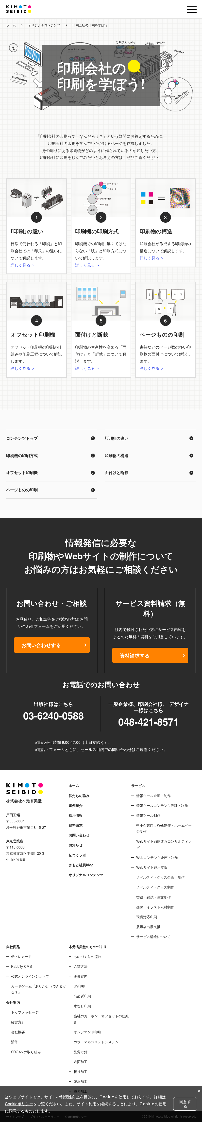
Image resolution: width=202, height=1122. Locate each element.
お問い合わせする (41, 644)
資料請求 (76, 825)
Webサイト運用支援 (152, 867)
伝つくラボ (77, 854)
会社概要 (18, 1031)
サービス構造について (153, 936)
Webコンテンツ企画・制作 (157, 857)
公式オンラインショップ (30, 976)
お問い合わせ (79, 835)
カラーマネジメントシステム (96, 1041)
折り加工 (80, 1071)
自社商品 (13, 946)
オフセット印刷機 (22, 472)
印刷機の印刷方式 (22, 455)
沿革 (14, 1041)
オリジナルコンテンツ (44, 25)
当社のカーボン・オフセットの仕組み (101, 1018)
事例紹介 (76, 805)
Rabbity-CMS (21, 966)
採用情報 (76, 815)
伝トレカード (21, 956)
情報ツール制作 (148, 815)
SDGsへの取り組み (26, 1051)
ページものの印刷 (22, 490)
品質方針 (80, 1051)
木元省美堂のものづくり (88, 946)
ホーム (11, 25)
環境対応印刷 (146, 916)
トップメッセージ (25, 1012)
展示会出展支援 (148, 926)
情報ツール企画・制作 (153, 795)
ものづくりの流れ (87, 956)
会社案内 (13, 1002)
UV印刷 (79, 986)
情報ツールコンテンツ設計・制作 (162, 805)
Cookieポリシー (19, 1103)
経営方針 (18, 1022)
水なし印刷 (82, 1005)
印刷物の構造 (116, 455)
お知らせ (76, 844)
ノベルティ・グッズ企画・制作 (160, 877)
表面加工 (80, 1061)
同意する (185, 1104)
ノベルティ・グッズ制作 (155, 886)
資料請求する (135, 655)
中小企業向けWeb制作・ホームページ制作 (164, 828)
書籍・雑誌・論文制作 (153, 897)
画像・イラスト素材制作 (155, 906)
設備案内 (80, 976)
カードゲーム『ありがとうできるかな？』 (38, 989)
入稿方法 (80, 966)
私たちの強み (79, 795)
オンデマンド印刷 (87, 1031)
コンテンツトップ (22, 438)
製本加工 (80, 1081)
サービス (138, 785)
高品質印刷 (82, 995)
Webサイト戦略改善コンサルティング (164, 844)
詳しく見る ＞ (23, 265)
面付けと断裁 (116, 472)
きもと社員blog (81, 864)
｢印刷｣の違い (116, 438)
